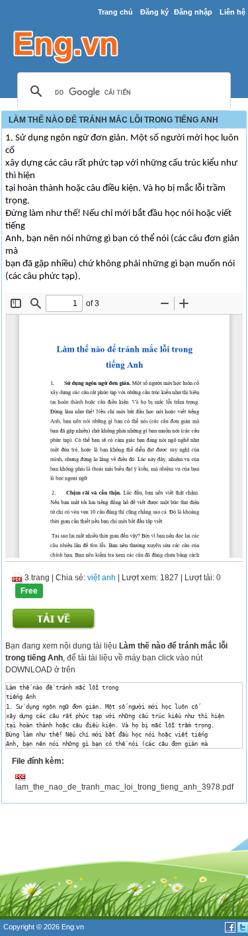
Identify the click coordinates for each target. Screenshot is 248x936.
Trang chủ (115, 12)
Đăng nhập (193, 12)
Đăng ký (154, 12)
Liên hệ (232, 12)
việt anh (101, 577)
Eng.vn (73, 927)
